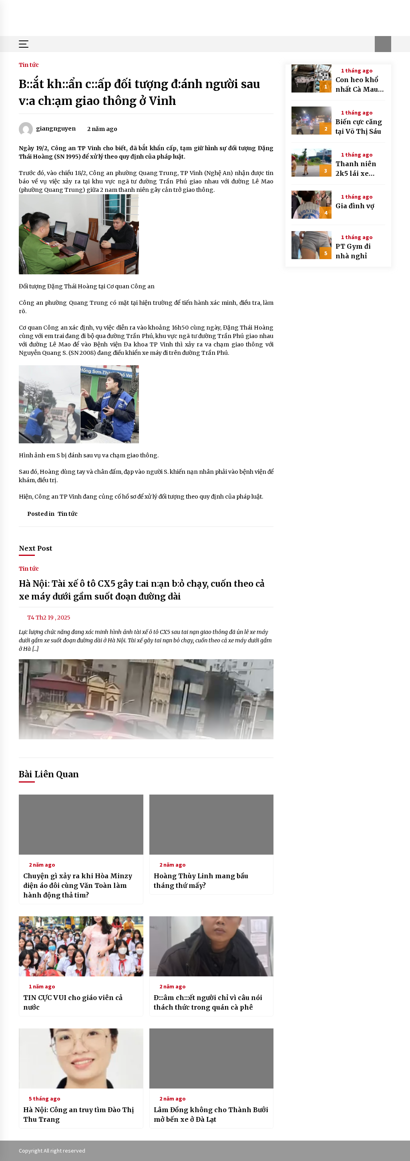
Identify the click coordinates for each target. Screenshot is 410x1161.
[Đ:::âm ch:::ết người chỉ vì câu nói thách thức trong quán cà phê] (211, 946)
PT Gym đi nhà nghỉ (353, 251)
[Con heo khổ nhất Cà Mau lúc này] (311, 78)
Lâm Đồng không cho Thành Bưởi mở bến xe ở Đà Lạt (211, 1114)
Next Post (35, 548)
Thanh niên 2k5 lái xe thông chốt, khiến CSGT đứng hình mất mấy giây (358, 169)
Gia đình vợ (355, 206)
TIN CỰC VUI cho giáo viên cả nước (73, 1002)
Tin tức (29, 64)
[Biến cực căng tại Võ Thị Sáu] (311, 121)
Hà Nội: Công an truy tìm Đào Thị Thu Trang (78, 1114)
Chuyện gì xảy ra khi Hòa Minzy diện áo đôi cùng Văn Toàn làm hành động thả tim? (77, 885)
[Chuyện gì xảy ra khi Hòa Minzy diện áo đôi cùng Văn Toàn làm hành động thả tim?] (81, 825)
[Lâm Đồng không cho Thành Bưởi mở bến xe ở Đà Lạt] (211, 1058)
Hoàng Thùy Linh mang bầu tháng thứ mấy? (201, 880)
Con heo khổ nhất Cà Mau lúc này (357, 85)
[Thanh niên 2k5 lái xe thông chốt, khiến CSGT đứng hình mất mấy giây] (311, 163)
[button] (383, 44)
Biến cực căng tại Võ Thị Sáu (359, 126)
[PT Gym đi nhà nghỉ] (311, 245)
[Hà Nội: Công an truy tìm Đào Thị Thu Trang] (81, 1058)
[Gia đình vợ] (311, 205)
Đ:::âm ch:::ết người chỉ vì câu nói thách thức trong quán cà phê (208, 1002)
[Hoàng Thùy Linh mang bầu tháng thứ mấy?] (211, 825)
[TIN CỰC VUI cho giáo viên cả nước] (81, 946)
